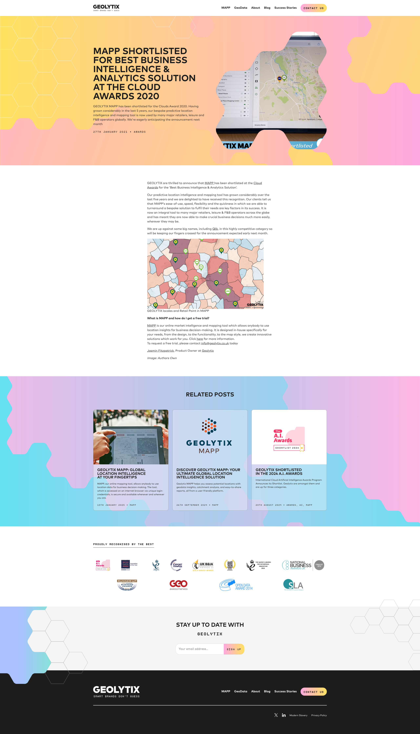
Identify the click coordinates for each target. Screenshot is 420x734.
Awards (140, 132)
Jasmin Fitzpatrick (160, 350)
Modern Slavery (298, 715)
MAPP (225, 7)
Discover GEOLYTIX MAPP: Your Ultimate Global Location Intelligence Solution (208, 473)
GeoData (240, 7)
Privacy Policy (319, 715)
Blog (267, 7)
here (200, 339)
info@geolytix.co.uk (215, 343)
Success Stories (285, 7)
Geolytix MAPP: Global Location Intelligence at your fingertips (121, 473)
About (255, 7)
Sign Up (234, 649)
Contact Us (314, 8)
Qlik (215, 228)
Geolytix (208, 350)
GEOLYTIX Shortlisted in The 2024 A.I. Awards (279, 472)
